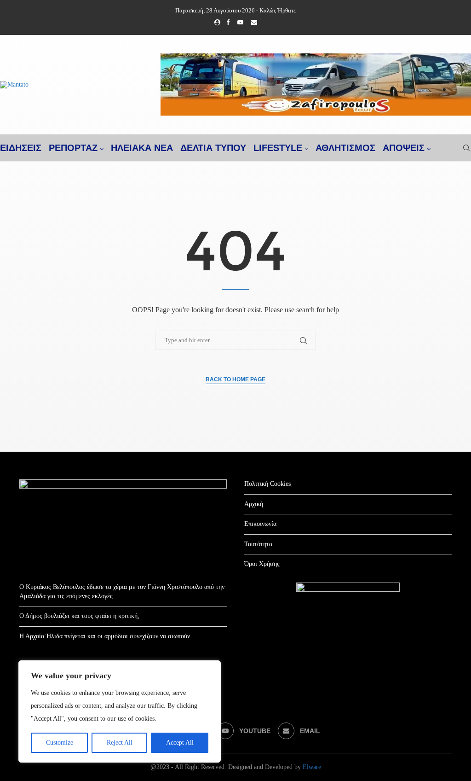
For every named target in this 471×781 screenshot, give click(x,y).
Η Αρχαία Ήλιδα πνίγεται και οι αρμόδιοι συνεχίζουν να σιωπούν (104, 636)
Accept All (180, 742)
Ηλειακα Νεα (142, 148)
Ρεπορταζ (73, 148)
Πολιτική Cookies (267, 483)
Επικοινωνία (260, 523)
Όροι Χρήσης (262, 563)
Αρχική (253, 504)
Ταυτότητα (258, 544)
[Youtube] (240, 22)
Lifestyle (277, 148)
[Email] (254, 22)
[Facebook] (228, 22)
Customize (59, 742)
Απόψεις (404, 148)
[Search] (466, 147)
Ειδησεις (20, 148)
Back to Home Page (235, 379)
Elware (312, 767)
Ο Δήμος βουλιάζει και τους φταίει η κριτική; (79, 615)
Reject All (119, 742)
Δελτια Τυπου (213, 148)
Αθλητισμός (345, 148)
